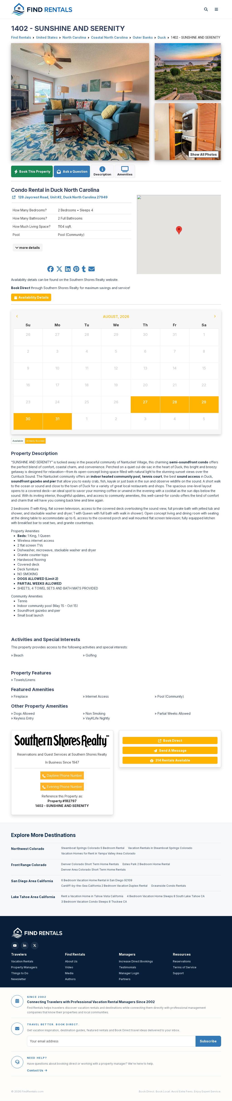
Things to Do (19, 973)
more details (29, 248)
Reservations (182, 961)
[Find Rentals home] (42, 9)
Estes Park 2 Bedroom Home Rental (146, 864)
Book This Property (34, 171)
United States (47, 37)
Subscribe (208, 1041)
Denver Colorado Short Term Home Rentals (90, 864)
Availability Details (33, 297)
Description (102, 174)
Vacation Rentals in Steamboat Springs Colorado (160, 848)
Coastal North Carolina (109, 37)
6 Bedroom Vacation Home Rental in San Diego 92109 (96, 880)
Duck (162, 37)
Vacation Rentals (22, 961)
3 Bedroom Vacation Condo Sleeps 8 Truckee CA (94, 901)
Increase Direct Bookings (136, 961)
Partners (124, 979)
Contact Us (35, 1070)
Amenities (125, 174)
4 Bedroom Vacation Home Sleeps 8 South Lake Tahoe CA (166, 896)
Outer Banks (143, 37)
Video (69, 967)
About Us (71, 961)
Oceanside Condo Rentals (168, 885)
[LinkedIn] (25, 945)
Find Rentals (21, 37)
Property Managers (24, 967)
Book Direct (172, 740)
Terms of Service (184, 967)
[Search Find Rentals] (206, 9)
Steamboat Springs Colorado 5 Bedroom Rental (92, 848)
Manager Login (129, 973)
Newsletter (18, 979)
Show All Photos (203, 154)
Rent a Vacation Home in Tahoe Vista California (92, 896)
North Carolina (74, 37)
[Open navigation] (216, 9)
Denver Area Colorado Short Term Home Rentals (93, 869)
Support (178, 973)
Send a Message (172, 750)
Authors (70, 979)
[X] (35, 945)
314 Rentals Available (172, 760)
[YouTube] (15, 945)
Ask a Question (74, 171)
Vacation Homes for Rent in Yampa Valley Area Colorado (98, 853)
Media (69, 973)
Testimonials (127, 967)
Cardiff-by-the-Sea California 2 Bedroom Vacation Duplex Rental (104, 885)
